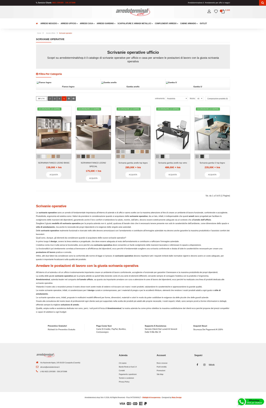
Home (39, 33)
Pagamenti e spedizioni (128, 374)
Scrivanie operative (65, 33)
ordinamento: (160, 98)
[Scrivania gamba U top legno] (212, 132)
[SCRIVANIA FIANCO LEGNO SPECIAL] (93, 132)
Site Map (160, 374)
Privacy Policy (124, 382)
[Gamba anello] (133, 82)
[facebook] (197, 365)
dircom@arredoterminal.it (49, 367)
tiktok (212, 364)
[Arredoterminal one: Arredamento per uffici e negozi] (133, 12)
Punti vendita (162, 367)
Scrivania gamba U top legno (212, 163)
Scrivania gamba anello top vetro (172, 163)
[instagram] (204, 365)
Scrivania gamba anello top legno (133, 163)
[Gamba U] (197, 82)
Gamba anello (133, 87)
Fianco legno (68, 87)
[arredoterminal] (37, 23)
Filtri (42, 98)
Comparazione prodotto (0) (217, 99)
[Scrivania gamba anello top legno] (133, 132)
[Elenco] (68, 98)
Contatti (122, 371)
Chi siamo (122, 363)
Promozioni (161, 371)
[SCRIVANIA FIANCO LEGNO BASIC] (53, 132)
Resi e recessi (162, 363)
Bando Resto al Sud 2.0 (128, 367)
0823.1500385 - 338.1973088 (63, 3)
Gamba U (197, 87)
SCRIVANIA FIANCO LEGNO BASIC (54, 163)
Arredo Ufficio (50, 33)
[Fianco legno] (68, 82)
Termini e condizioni (126, 378)
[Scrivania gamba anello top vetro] (172, 132)
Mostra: (192, 98)
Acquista (54, 175)
